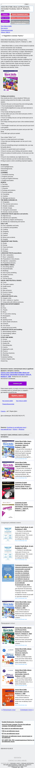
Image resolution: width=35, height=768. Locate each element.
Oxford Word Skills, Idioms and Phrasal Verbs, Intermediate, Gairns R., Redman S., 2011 (23, 673)
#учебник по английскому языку (16, 427)
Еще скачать (5, 18)
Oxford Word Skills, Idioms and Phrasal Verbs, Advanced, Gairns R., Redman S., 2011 (23, 651)
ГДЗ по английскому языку (10, 731)
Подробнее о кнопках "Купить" (13, 35)
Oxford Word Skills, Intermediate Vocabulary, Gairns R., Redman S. (22, 464)
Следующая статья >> (27, 709)
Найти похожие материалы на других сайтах (20, 22)
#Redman (21, 429)
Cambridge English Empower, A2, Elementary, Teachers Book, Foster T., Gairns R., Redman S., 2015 (23, 485)
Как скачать (4, 28)
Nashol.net (5, 763)
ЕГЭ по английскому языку (10, 733)
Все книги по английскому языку (12, 728)
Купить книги (17, 396)
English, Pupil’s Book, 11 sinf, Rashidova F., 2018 (24, 528)
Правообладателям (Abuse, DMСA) (7, 31)
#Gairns (15, 429)
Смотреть (5, 21)
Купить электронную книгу (20, 18)
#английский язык (6, 429)
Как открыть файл (6, 26)
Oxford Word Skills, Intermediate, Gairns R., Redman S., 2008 (22, 691)
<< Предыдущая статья (8, 709)
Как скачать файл (7, 400)
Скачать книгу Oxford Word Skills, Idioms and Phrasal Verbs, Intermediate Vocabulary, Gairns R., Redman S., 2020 (16, 374)
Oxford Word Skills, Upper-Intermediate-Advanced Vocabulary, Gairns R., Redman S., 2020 (23, 604)
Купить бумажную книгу (20, 14)
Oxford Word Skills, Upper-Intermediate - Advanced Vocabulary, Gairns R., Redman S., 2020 (23, 444)
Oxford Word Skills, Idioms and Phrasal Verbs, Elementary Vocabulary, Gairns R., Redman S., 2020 (23, 630)
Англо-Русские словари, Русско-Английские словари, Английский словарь (16, 725)
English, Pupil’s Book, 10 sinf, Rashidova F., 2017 (24, 547)
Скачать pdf (17, 383)
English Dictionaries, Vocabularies (12, 722)
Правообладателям (8, 404)
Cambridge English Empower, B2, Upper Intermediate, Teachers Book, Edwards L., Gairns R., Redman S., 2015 (24, 506)
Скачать (5, 14)
